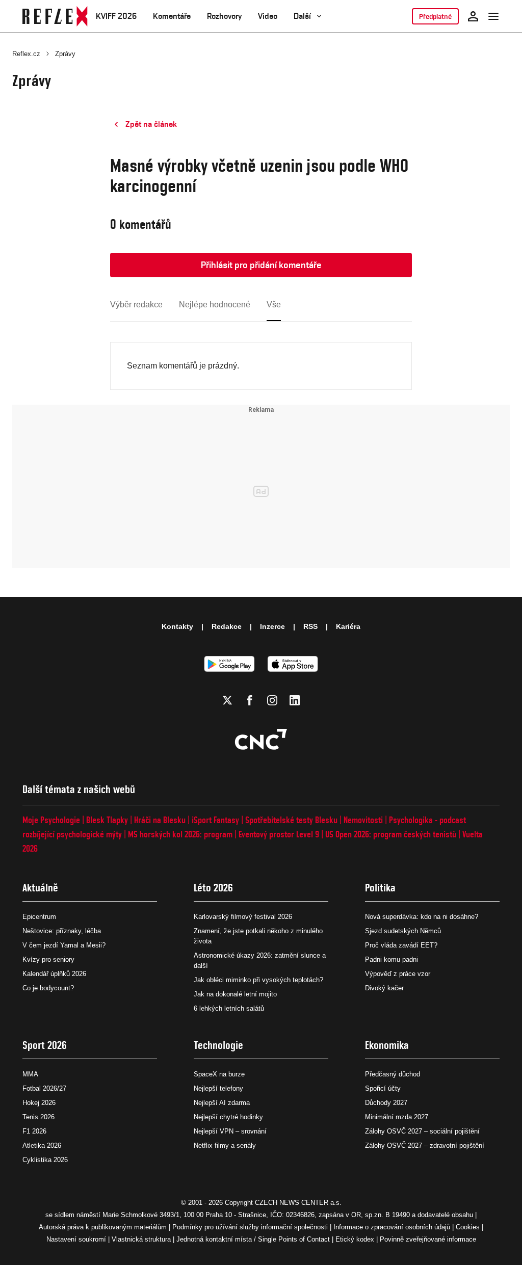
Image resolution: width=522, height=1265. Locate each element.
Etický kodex (354, 1239)
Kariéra (348, 626)
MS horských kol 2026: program (180, 834)
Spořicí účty (383, 1088)
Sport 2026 (44, 1045)
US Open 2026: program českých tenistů (390, 834)
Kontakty (177, 626)
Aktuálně (40, 887)
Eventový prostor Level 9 (279, 834)
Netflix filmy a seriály (225, 1145)
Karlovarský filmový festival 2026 (243, 916)
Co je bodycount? (48, 988)
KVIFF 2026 (116, 16)
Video (267, 16)
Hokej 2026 (39, 1102)
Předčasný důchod (392, 1074)
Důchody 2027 (386, 1102)
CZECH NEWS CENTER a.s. (298, 1202)
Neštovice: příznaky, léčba (61, 931)
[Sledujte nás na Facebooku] (250, 700)
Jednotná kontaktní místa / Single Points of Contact (253, 1239)
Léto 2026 (213, 887)
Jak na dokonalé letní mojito (235, 994)
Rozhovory (224, 16)
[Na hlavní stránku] (55, 16)
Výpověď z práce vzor (397, 974)
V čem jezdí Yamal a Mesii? (64, 945)
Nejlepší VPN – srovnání (230, 1131)
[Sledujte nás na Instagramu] (272, 700)
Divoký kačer (384, 988)
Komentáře (172, 16)
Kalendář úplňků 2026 (54, 974)
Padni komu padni (391, 959)
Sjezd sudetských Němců (403, 931)
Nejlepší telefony (218, 1088)
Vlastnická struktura (141, 1239)
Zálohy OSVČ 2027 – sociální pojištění (422, 1131)
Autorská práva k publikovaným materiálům (103, 1227)
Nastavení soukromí (76, 1239)
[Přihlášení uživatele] (473, 16)
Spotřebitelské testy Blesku (291, 819)
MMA (30, 1074)
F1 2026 (34, 1131)
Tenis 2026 (38, 1117)
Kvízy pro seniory (48, 959)
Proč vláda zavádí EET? (401, 945)
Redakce (227, 626)
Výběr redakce (136, 304)
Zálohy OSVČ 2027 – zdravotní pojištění (424, 1145)
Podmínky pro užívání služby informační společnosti (250, 1227)
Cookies (468, 1227)
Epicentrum (39, 916)
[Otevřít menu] (493, 16)
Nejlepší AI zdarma (222, 1102)
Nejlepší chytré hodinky (228, 1117)
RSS (310, 626)
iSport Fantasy (215, 819)
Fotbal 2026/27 (44, 1088)
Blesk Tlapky (107, 819)
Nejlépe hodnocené (214, 304)
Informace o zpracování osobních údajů (391, 1227)
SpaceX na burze (219, 1074)
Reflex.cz (26, 54)
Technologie (218, 1045)
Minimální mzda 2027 (396, 1117)
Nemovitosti (363, 819)
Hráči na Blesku (160, 819)
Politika (380, 887)
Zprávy (65, 54)
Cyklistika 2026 (45, 1160)
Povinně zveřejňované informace (428, 1239)
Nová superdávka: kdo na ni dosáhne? (421, 916)
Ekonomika (387, 1045)
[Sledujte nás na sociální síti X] (227, 700)
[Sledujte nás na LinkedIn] (294, 700)
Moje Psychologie (51, 819)
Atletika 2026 (41, 1145)
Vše (274, 304)
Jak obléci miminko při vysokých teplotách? (258, 980)
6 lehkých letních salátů (229, 1008)
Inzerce (272, 626)
